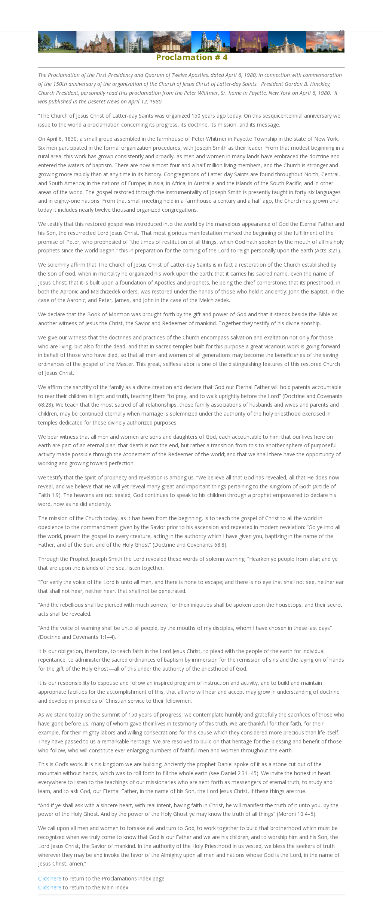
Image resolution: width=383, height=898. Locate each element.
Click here (49, 878)
